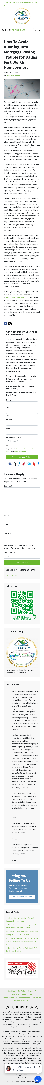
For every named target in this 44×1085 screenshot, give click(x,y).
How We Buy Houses (20, 994)
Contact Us (32, 991)
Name (9, 400)
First (7, 408)
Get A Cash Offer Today (17, 991)
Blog (28, 1001)
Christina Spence (13, 75)
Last (7, 415)
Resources (37, 997)
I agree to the (21, 450)
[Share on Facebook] (5, 323)
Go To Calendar (12, 575)
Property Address (14, 437)
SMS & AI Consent (20, 451)
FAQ (30, 994)
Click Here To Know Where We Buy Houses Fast (20, 4)
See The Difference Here (22, 896)
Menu (37, 30)
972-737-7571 (17, 30)
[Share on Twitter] (10, 323)
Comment (8, 486)
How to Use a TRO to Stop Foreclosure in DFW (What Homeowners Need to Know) (22, 941)
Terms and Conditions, (24, 449)
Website (7, 533)
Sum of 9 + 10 (10, 552)
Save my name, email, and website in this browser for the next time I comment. (21, 546)
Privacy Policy (19, 1001)
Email (9, 428)
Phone (9, 419)
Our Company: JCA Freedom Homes (17, 997)
